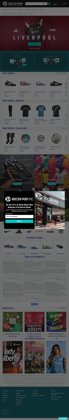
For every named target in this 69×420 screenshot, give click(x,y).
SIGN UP (19, 221)
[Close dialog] (62, 193)
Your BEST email (8, 214)
